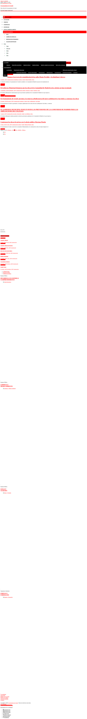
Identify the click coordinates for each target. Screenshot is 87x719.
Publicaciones (3, 238)
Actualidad (6, 19)
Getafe (23, 79)
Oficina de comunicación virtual (70, 70)
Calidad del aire (6, 271)
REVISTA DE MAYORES (6, 251)
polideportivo (32, 101)
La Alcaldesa (9, 70)
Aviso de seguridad (4, 698)
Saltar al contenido (4, 1)
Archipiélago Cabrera (17, 79)
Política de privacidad (5, 696)
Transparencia (58, 72)
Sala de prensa (10, 74)
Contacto (75, 72)
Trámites (6, 22)
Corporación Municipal (21, 72)
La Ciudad (6, 62)
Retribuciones (50, 72)
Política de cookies (4, 697)
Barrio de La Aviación (60, 65)
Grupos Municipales (32, 72)
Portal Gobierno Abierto (10, 29)
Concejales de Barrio (5, 261)
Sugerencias (7, 24)
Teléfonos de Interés (7, 273)
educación (19, 113)
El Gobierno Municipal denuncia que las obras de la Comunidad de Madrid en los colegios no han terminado (36, 88)
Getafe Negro (3, 267)
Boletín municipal (4, 256)
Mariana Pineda (28, 124)
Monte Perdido (28, 79)
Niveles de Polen (6, 272)
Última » (24, 130)
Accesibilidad (3, 694)
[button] (7, 705)
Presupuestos (42, 72)
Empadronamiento (8, 32)
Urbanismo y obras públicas (10, 96)
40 (20, 130)
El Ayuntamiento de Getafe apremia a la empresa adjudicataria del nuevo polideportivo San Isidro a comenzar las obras (40, 98)
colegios (23, 90)
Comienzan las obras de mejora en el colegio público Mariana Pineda (23, 122)
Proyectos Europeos (67, 72)
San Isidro (38, 101)
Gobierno (35, 90)
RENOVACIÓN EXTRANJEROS (12, 39)
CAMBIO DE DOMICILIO (11, 36)
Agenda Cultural (26, 65)
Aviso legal (3, 695)
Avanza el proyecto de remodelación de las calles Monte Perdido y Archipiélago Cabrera (36, 77)
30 (19, 130)
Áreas (5, 75)
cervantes (15, 113)
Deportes (2, 96)
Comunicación (10, 79)
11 (13, 130)
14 (16, 130)
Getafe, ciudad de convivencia (47, 65)
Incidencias (6, 27)
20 (18, 130)
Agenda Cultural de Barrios (7, 245)
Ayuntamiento (7, 67)
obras (33, 79)
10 (12, 130)
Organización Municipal (19, 70)
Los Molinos (27, 113)
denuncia (28, 90)
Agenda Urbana (35, 65)
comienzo (22, 101)
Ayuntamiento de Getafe (7, 5)
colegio (19, 124)
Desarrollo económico (17, 65)
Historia (8, 65)
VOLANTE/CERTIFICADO (11, 41)
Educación (3, 85)
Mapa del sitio (43, 701)
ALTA (7, 34)
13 (15, 130)
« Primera (9, 130)
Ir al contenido (3, 704)
